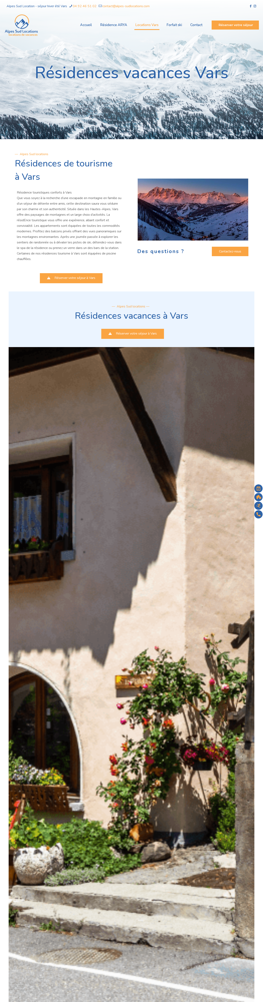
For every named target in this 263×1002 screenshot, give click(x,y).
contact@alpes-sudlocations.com (126, 6)
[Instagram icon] (254, 6)
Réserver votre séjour (236, 25)
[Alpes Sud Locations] (21, 25)
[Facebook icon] (250, 6)
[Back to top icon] (243, 993)
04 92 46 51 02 (85, 6)
